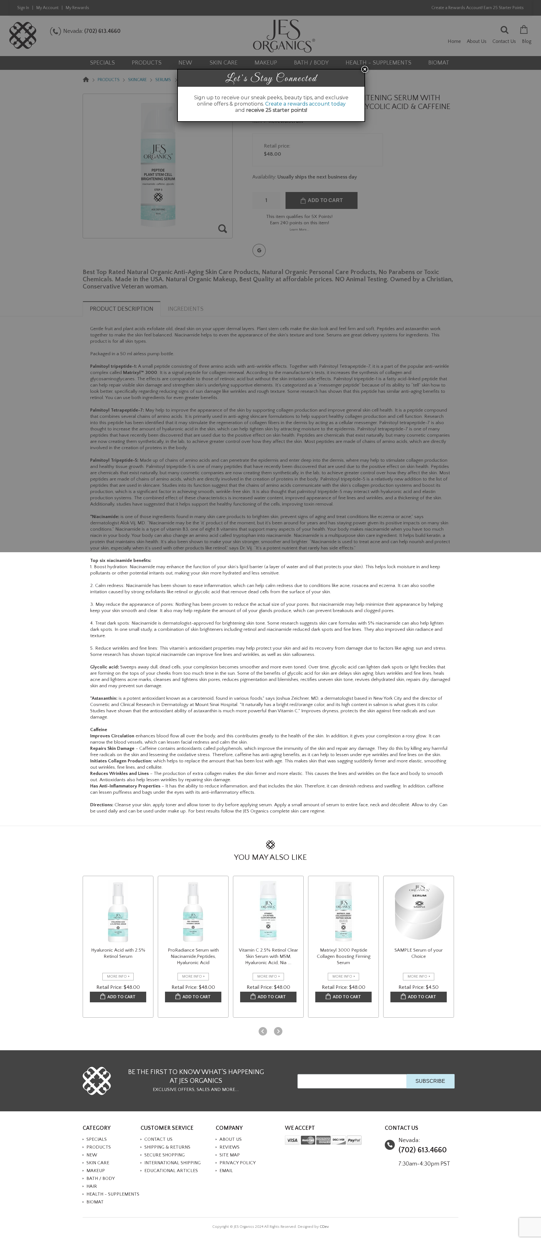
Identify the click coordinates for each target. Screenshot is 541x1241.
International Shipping (172, 1163)
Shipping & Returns (167, 1147)
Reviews (229, 1147)
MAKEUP (95, 1170)
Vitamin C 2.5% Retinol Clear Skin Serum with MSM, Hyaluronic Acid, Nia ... (268, 956)
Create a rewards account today (305, 104)
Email (226, 1170)
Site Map (229, 1155)
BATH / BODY (100, 1178)
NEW (91, 1155)
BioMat (95, 1202)
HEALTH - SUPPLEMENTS (112, 1194)
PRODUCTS (98, 1147)
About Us (230, 1139)
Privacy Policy (237, 1163)
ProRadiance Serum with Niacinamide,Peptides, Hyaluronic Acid (193, 956)
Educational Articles (171, 1170)
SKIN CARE (97, 1163)
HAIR (91, 1186)
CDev (324, 1227)
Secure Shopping (164, 1155)
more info (117, 976)
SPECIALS (96, 1139)
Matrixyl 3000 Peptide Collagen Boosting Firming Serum (343, 956)
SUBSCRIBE (430, 1081)
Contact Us (158, 1139)
